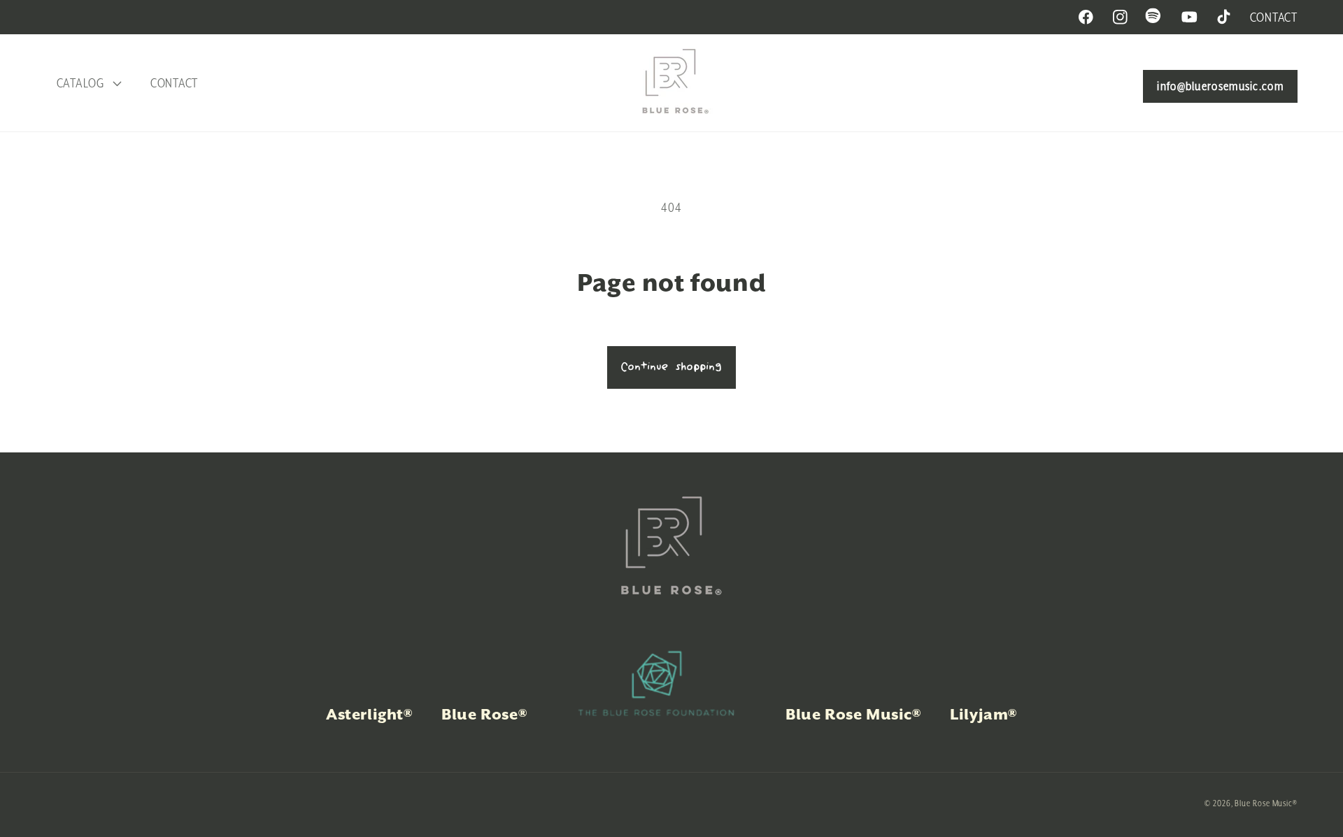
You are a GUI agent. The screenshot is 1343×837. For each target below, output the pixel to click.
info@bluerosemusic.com (1220, 86)
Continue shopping (671, 367)
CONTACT (1274, 17)
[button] (87, 83)
